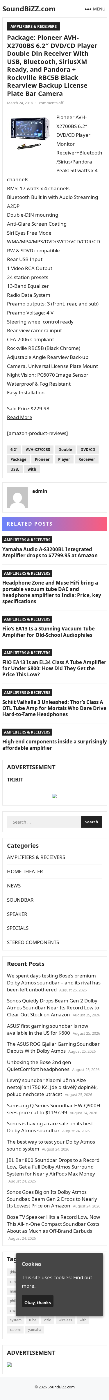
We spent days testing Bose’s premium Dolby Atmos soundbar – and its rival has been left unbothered (54, 982)
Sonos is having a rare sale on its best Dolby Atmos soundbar (50, 1127)
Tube (32, 1320)
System (16, 1320)
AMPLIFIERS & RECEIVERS (33, 26)
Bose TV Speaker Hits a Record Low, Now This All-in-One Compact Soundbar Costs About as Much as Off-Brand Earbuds (53, 1224)
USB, (14, 469)
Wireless (65, 1320)
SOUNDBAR (20, 899)
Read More (19, 417)
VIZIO (47, 1320)
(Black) (15, 1272)
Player (64, 459)
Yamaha (34, 1329)
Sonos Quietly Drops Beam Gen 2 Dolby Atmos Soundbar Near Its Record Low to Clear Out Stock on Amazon (53, 1007)
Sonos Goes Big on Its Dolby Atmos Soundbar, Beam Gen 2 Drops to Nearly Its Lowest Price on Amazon (52, 1199)
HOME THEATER (25, 871)
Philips (15, 1300)
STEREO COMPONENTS (33, 942)
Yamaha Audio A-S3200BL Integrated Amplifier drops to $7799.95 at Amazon (50, 552)
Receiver (86, 459)
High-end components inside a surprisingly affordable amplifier (54, 744)
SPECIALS (17, 928)
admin (39, 491)
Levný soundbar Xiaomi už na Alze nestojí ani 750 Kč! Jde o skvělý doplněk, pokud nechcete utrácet (52, 1087)
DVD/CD (88, 449)
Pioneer (42, 459)
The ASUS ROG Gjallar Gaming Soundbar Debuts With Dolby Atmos (53, 1047)
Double (65, 449)
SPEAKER (17, 914)
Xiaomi (15, 1329)
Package (18, 459)
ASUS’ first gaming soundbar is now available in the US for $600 (47, 1029)
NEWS (14, 885)
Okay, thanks (37, 1302)
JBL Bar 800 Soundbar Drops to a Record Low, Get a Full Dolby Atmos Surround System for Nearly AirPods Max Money (53, 1167)
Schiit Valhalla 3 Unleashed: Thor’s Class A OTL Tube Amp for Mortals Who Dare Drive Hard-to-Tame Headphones (54, 708)
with (32, 469)
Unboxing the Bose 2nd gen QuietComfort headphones (39, 1065)
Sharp (14, 1310)
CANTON (15, 1281)
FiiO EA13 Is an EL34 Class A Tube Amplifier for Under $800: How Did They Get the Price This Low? (54, 668)
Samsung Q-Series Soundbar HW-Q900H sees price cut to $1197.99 (53, 1109)
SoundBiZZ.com (29, 8)
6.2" (13, 449)
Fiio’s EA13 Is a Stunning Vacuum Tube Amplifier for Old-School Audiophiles (48, 631)
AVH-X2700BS (38, 449)
